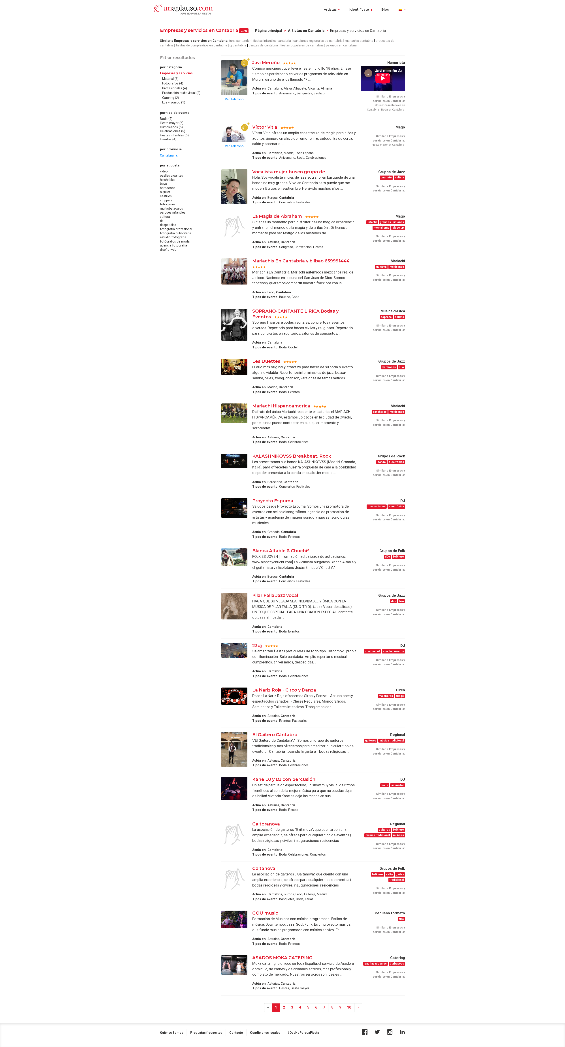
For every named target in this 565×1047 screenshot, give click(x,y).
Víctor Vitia (265, 127)
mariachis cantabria (359, 40)
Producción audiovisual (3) (181, 93)
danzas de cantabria (263, 45)
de (162, 221)
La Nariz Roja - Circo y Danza (284, 690)
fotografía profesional (176, 229)
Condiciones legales (265, 1032)
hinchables (167, 180)
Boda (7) (166, 119)
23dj (257, 645)
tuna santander (240, 40)
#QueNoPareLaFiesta (303, 1032)
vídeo (164, 171)
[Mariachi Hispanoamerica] (234, 413)
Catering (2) (170, 97)
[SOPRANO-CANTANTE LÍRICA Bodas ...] (234, 325)
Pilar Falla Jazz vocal (275, 595)
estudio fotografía (173, 237)
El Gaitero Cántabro (274, 734)
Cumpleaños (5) (171, 127)
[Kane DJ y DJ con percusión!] (234, 788)
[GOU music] (234, 919)
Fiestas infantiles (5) (174, 135)
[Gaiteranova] (234, 835)
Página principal (268, 31)
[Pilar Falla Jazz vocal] (234, 606)
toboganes (167, 204)
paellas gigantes (171, 175)
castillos (166, 196)
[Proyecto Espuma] (234, 508)
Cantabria (167, 155)
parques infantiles (172, 212)
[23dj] (234, 650)
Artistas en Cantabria (306, 31)
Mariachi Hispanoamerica (281, 406)
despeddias (168, 225)
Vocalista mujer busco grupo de (288, 171)
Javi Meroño (266, 62)
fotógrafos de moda (175, 241)
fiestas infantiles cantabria (272, 40)
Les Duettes (266, 361)
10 (349, 1007)
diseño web (168, 249)
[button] (402, 10)
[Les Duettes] (234, 367)
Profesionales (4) (174, 88)
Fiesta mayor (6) (171, 123)
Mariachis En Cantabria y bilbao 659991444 (301, 261)
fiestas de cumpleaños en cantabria (201, 45)
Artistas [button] (330, 9)
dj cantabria (238, 45)
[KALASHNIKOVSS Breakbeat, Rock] (234, 461)
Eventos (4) (168, 139)
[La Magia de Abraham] (234, 227)
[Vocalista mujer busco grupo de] (234, 186)
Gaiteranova (266, 824)
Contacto (236, 1032)
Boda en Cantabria (392, 109)
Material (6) (170, 78)
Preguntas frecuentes (206, 1032)
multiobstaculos (171, 208)
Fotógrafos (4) (172, 83)
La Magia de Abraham (277, 216)
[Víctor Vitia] (234, 133)
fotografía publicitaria (175, 233)
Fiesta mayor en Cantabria (388, 144)
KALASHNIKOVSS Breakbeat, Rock (291, 456)
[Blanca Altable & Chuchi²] (234, 557)
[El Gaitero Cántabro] (234, 749)
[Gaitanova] (234, 879)
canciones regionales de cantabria (318, 40)
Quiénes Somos (171, 1032)
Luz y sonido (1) (173, 102)
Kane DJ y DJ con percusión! (284, 779)
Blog (385, 9)
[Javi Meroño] (234, 77)
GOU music (265, 913)
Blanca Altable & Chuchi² (280, 550)
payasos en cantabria (341, 45)
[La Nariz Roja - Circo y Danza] (234, 696)
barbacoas (167, 188)
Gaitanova (263, 868)
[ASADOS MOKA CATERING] (234, 965)
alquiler (165, 192)
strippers (166, 200)
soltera (165, 216)
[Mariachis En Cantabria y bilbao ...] (234, 271)
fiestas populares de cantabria (302, 45)
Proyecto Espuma (272, 500)
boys (163, 184)
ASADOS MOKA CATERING (282, 957)
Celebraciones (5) (172, 131)
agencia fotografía (173, 245)
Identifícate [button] (359, 9)
